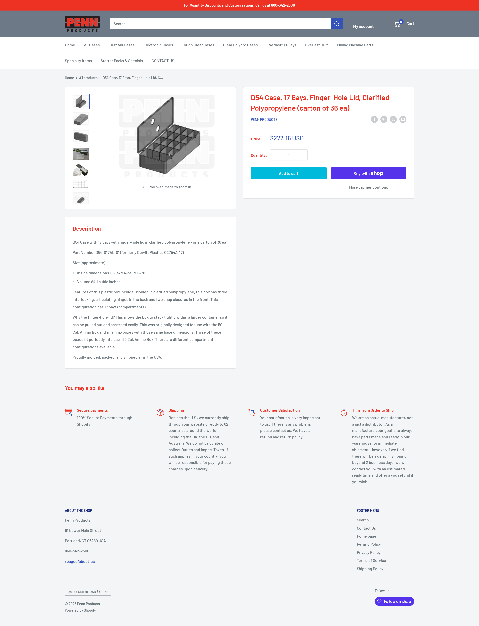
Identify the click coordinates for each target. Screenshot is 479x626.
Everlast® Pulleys (281, 44)
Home (70, 44)
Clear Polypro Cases (240, 44)
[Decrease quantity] (275, 155)
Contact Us (366, 528)
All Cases (92, 44)
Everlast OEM (316, 44)
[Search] (337, 23)
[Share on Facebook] (374, 119)
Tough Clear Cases (198, 44)
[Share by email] (402, 119)
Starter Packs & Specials (122, 60)
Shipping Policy (370, 568)
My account (363, 26)
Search (363, 519)
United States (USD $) (84, 591)
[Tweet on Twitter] (393, 119)
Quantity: (259, 154)
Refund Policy (369, 544)
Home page (366, 536)
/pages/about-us (80, 561)
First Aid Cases (122, 44)
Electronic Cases (158, 44)
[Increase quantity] (302, 155)
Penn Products (264, 119)
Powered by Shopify (80, 610)
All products (88, 78)
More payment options (368, 187)
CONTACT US (163, 60)
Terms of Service (371, 560)
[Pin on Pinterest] (383, 119)
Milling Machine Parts (355, 44)
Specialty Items (78, 60)
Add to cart (288, 173)
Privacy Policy (369, 552)
